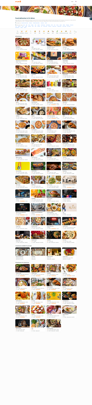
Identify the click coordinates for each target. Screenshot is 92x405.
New (30, 33)
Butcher (25, 27)
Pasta (70, 33)
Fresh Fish (49, 26)
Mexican (19, 26)
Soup (35, 26)
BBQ (39, 33)
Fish (74, 33)
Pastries (38, 26)
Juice (16, 26)
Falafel (26, 26)
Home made (66, 33)
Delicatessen (17, 27)
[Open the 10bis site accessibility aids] (91, 19)
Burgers (48, 33)
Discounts (26, 33)
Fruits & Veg (64, 26)
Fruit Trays (68, 26)
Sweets (22, 27)
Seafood (29, 26)
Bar (41, 26)
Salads (57, 33)
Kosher (17, 33)
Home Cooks (45, 26)
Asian (35, 33)
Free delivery (22, 33)
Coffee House (61, 33)
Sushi (53, 33)
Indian (23, 26)
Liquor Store (54, 26)
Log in (72, 1)
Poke (33, 26)
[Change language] (76, 1)
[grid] (46, 180)
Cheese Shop (59, 26)
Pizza (44, 33)
